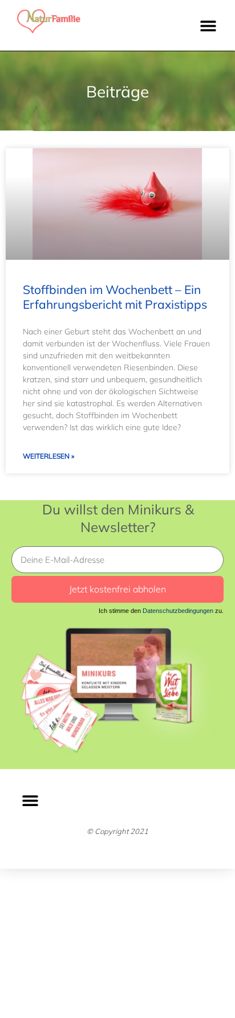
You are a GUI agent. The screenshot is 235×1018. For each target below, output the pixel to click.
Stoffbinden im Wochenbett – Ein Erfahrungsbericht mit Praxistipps (115, 296)
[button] (208, 25)
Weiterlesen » (48, 456)
